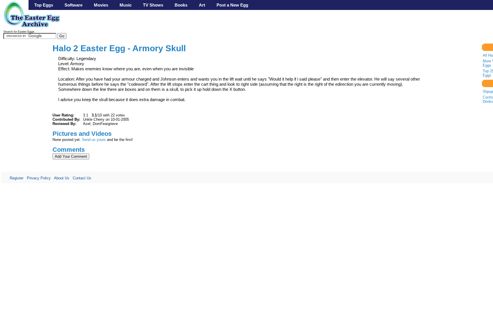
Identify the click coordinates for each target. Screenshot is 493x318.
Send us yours (94, 140)
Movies (101, 5)
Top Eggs (43, 5)
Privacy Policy (39, 178)
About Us (61, 178)
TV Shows (153, 5)
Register (16, 178)
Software (73, 5)
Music (126, 5)
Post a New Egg (232, 5)
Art (202, 5)
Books (181, 5)
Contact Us (82, 178)
